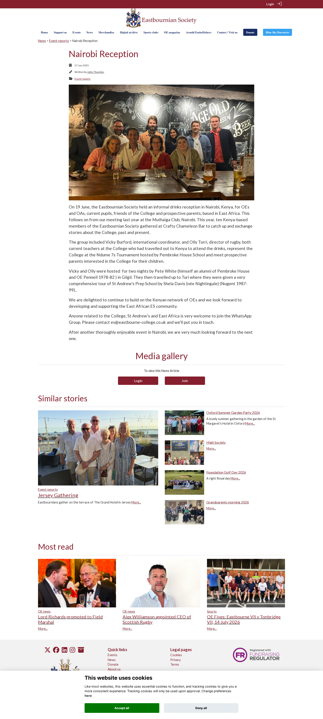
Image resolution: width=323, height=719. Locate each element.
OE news (44, 611)
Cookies (176, 655)
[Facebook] (56, 651)
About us (114, 669)
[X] (47, 651)
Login (270, 4)
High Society (216, 442)
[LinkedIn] (64, 651)
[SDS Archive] (81, 651)
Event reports (59, 41)
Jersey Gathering (58, 495)
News (42, 41)
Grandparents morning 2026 (227, 502)
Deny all (201, 708)
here (88, 696)
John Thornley (95, 72)
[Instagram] (72, 651)
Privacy (175, 660)
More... (136, 502)
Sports (212, 611)
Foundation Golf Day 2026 (226, 472)
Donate (113, 664)
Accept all (121, 708)
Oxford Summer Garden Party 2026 (233, 412)
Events (112, 655)
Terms (174, 664)
